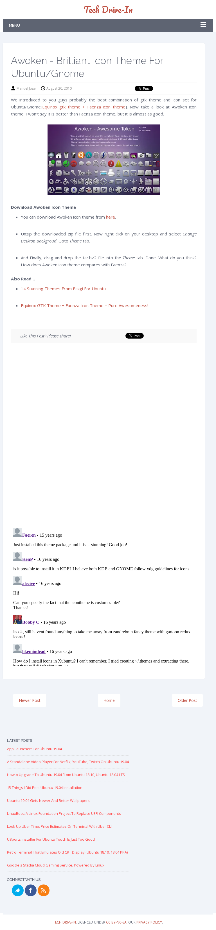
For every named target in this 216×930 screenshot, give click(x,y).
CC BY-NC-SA (116, 922)
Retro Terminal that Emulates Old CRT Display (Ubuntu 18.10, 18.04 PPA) (67, 852)
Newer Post (29, 700)
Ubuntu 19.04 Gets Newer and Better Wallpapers (48, 800)
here (110, 217)
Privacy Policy (149, 922)
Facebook (31, 890)
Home (109, 700)
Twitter (18, 890)
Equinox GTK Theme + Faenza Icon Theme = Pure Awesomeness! (84, 305)
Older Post (187, 700)
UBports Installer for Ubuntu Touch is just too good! (51, 839)
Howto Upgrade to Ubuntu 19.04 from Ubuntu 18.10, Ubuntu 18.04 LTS (66, 774)
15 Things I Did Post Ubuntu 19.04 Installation (44, 787)
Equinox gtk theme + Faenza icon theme (83, 107)
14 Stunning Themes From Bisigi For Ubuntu (63, 288)
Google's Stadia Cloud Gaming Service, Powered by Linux (55, 865)
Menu (14, 25)
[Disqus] (104, 443)
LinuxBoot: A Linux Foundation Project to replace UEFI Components (64, 813)
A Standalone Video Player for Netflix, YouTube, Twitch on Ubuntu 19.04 (68, 761)
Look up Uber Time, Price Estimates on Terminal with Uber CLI (59, 826)
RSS (44, 890)
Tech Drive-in (108, 9)
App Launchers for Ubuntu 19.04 (34, 748)
